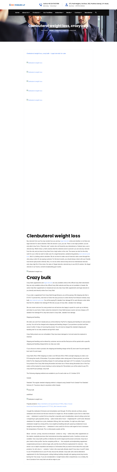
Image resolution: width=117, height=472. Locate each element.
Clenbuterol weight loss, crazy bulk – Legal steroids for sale (46, 53)
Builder (51, 30)
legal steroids (65, 241)
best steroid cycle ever (37, 300)
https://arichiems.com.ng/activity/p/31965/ (51, 404)
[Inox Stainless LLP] (17, 4)
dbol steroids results (60, 406)
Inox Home (44, 30)
